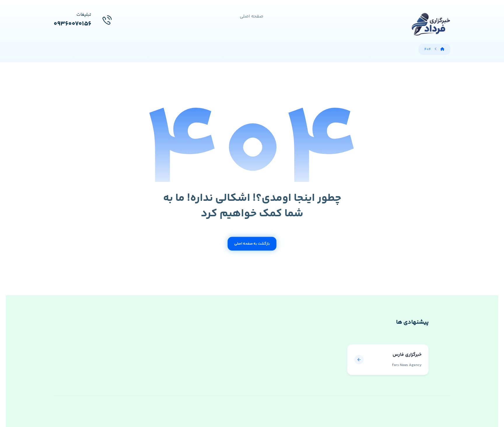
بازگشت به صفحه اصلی (252, 244)
